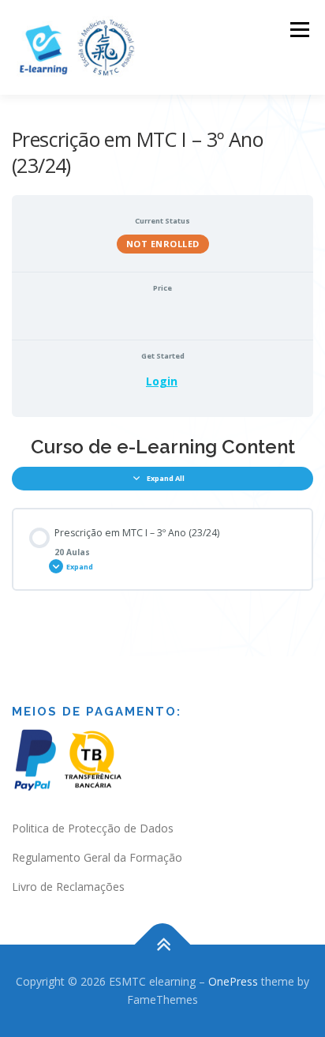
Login (161, 381)
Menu (299, 29)
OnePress (233, 981)
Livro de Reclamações (68, 886)
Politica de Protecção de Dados (93, 828)
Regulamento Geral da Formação (97, 857)
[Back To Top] (163, 944)
